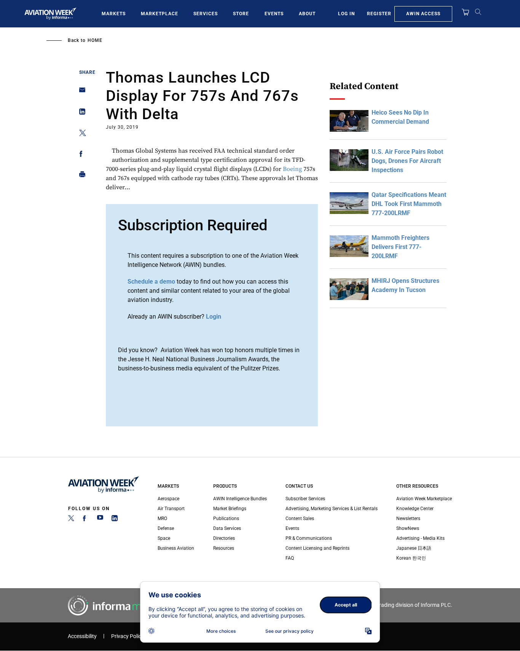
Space (164, 538)
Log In (346, 13)
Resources (223, 548)
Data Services (227, 528)
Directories (224, 538)
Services (205, 13)
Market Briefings (229, 508)
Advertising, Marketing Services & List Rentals (332, 508)
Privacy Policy (127, 636)
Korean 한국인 (411, 558)
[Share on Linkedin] (80, 113)
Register (379, 13)
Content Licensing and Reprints (317, 548)
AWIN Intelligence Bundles (240, 498)
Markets (114, 13)
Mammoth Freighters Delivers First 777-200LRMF (400, 247)
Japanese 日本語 (413, 548)
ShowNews (407, 528)
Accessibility (82, 636)
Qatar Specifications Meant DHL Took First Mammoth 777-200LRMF (409, 204)
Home (95, 40)
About (307, 13)
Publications (226, 518)
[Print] (80, 176)
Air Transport (171, 508)
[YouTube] (100, 519)
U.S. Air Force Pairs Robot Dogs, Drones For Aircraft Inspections (407, 161)
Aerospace (168, 498)
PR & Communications (309, 538)
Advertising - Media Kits (420, 538)
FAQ (290, 558)
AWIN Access (423, 13)
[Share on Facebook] (80, 155)
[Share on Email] (80, 92)
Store (241, 13)
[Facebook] (86, 519)
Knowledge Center (415, 508)
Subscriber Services (305, 498)
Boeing (292, 169)
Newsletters (408, 518)
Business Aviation (176, 548)
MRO (162, 518)
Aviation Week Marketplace (424, 498)
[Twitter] (71, 519)
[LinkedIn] (115, 519)
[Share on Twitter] (80, 134)
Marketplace (159, 13)
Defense (166, 528)
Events (274, 13)
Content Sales (300, 518)
